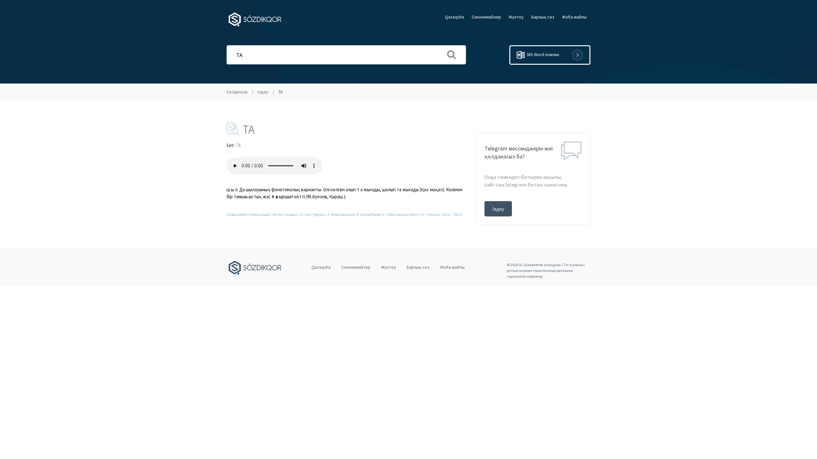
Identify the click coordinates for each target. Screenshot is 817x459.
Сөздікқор (237, 92)
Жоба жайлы (574, 17)
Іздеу (263, 92)
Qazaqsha (454, 17)
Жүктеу (516, 17)
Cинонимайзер (486, 17)
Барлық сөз (542, 17)
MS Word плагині (542, 54)
